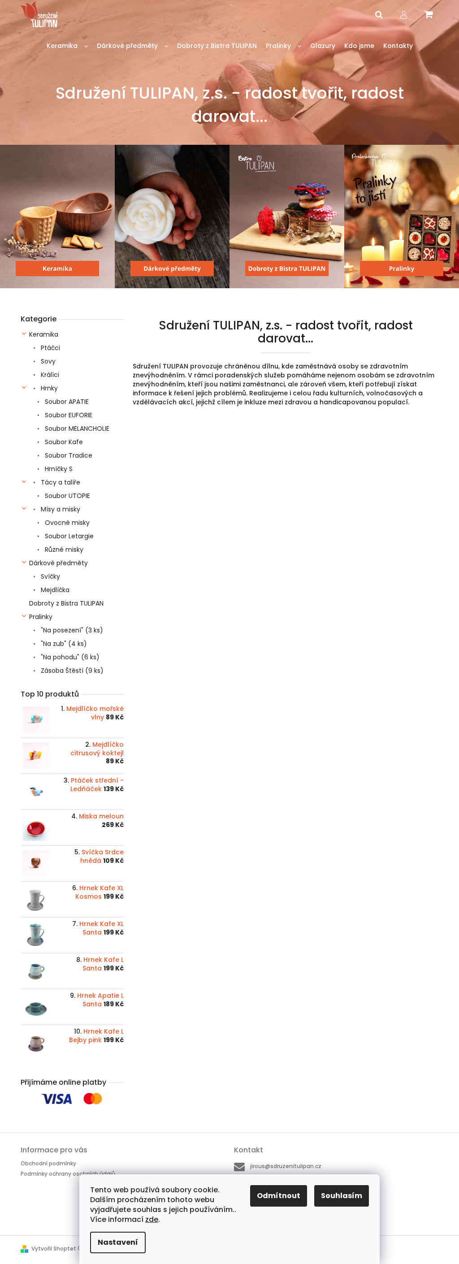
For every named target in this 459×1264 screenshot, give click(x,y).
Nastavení (118, 1242)
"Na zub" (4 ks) (63, 643)
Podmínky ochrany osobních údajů (68, 1173)
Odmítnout (278, 1195)
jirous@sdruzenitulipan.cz (285, 1166)
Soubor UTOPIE (66, 495)
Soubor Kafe (63, 441)
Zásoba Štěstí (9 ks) (71, 670)
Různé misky (63, 549)
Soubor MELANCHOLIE (76, 428)
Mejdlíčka (54, 589)
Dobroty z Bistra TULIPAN (66, 603)
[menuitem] (67, 46)
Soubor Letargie (68, 536)
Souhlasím (341, 1195)
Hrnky (48, 388)
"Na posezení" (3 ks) (71, 630)
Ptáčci (49, 347)
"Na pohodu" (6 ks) (69, 657)
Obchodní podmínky (48, 1163)
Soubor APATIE (66, 401)
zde (151, 1219)
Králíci (49, 374)
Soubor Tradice (67, 455)
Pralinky (40, 616)
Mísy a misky (59, 509)
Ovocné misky (66, 522)
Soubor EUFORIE (67, 415)
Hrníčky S (58, 468)
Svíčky (49, 576)
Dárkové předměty (58, 562)
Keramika (43, 334)
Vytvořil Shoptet (53, 1248)
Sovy (47, 361)
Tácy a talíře (59, 482)
